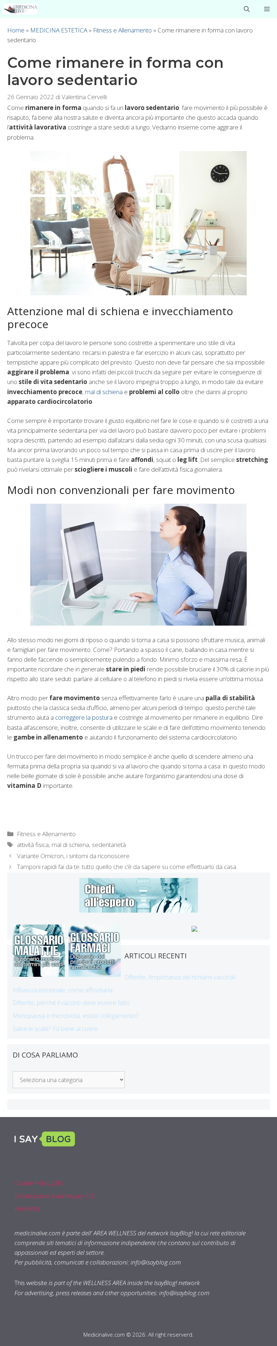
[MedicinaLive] (20, 9)
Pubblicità (27, 1208)
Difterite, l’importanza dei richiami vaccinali (179, 977)
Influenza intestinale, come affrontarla (63, 990)
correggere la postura (84, 717)
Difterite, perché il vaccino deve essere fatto (71, 1002)
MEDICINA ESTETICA (58, 30)
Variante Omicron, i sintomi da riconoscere (73, 856)
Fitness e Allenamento (122, 30)
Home (16, 30)
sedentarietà (109, 844)
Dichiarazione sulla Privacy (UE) (55, 1196)
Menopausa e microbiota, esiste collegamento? (76, 1015)
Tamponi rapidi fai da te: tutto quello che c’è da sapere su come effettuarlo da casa (126, 866)
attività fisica (33, 844)
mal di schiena (104, 392)
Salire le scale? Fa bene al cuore (55, 1028)
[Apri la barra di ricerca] (247, 9)
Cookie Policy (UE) (38, 1183)
